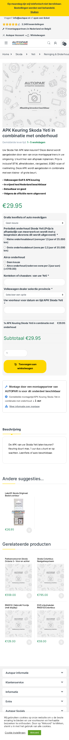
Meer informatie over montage (24, 406)
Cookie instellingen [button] (15, 732)
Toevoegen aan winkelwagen (26, 366)
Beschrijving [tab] (12, 429)
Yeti (33, 54)
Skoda (19, 54)
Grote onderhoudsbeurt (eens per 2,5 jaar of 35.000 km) (34, 249)
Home (5, 54)
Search (49, 43)
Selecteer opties (27, 530)
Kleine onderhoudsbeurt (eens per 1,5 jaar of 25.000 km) (34, 241)
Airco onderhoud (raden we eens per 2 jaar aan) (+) (32, 267)
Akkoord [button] (34, 732)
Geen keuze (13, 262)
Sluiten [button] (34, 12)
